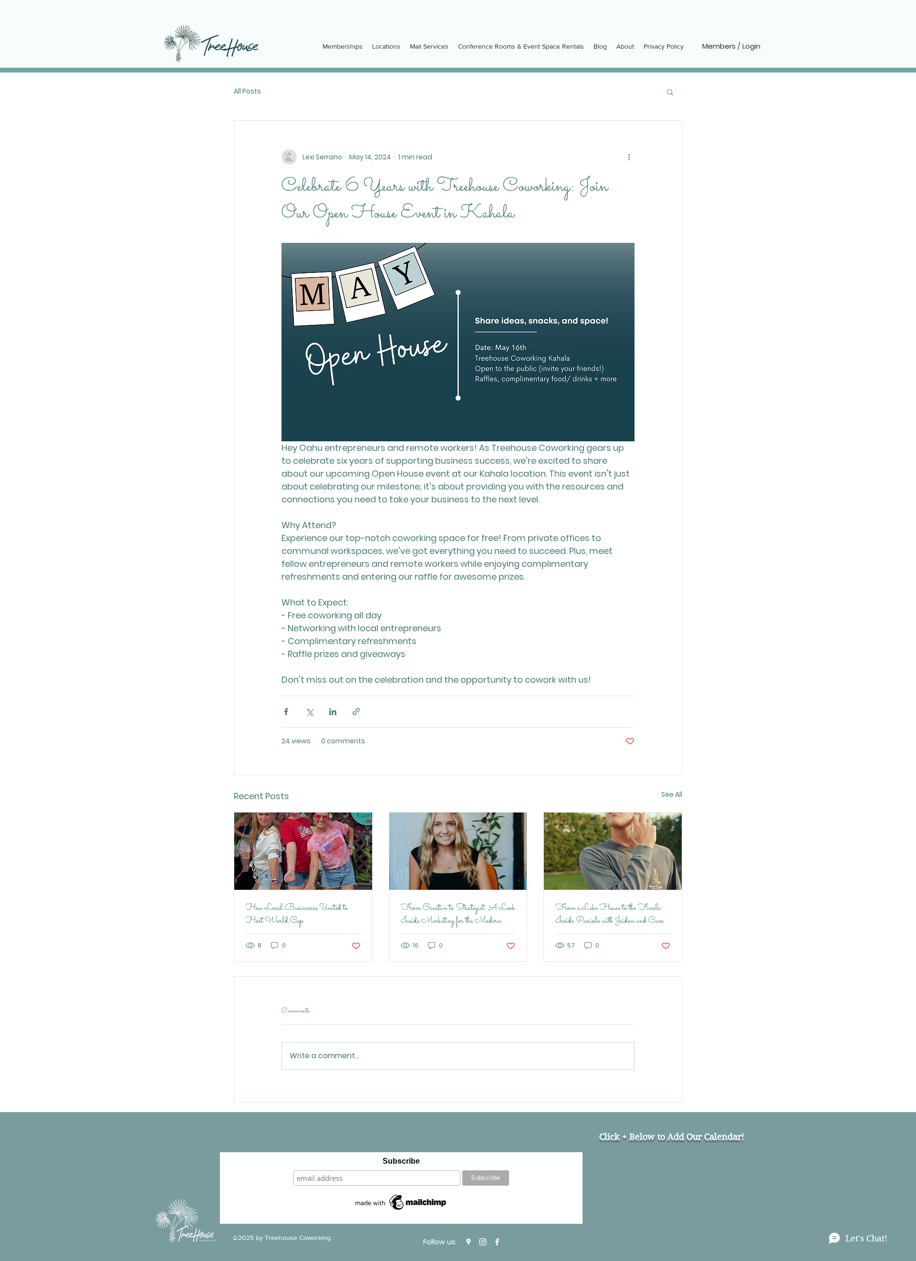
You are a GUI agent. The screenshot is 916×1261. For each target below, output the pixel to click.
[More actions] (629, 157)
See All (671, 794)
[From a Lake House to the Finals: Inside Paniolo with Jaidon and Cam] (613, 851)
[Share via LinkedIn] (332, 711)
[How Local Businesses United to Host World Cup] (303, 851)
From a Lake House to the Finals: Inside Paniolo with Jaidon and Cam (609, 915)
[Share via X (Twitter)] (309, 711)
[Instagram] (483, 1242)
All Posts (247, 91)
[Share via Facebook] (286, 711)
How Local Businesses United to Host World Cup (297, 915)
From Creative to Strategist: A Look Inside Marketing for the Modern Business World (458, 915)
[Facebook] (497, 1242)
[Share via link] (356, 711)
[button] (670, 91)
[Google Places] (468, 1242)
